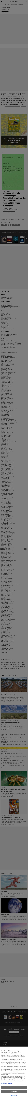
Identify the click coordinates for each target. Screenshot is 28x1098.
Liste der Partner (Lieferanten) (6, 1083)
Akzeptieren (14, 1087)
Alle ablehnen (14, 1091)
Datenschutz (16, 1070)
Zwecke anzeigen (14, 1095)
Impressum (21, 1070)
